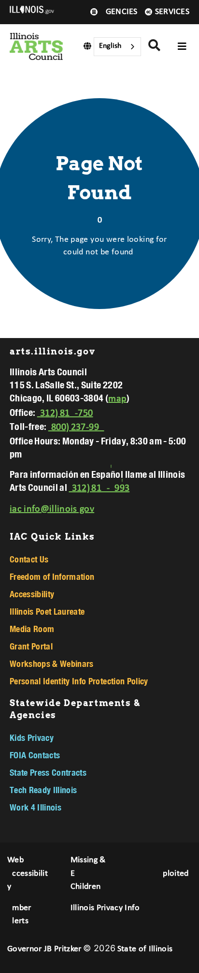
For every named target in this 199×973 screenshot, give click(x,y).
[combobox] (117, 46)
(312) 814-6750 (65, 413)
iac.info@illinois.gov (52, 509)
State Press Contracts (48, 772)
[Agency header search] (154, 46)
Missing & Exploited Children (130, 873)
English (110, 46)
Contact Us (29, 559)
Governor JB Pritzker (44, 949)
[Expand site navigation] (182, 46)
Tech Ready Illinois (43, 789)
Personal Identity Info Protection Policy (79, 681)
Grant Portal (31, 646)
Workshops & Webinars (52, 663)
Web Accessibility (27, 873)
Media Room (32, 628)
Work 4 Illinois (35, 807)
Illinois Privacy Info (105, 908)
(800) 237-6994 (76, 427)
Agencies (118, 11)
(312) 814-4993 (99, 488)
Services (172, 11)
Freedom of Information (52, 576)
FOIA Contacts (35, 755)
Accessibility (32, 594)
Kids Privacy (32, 737)
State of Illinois (145, 949)
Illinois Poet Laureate (47, 611)
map (117, 399)
